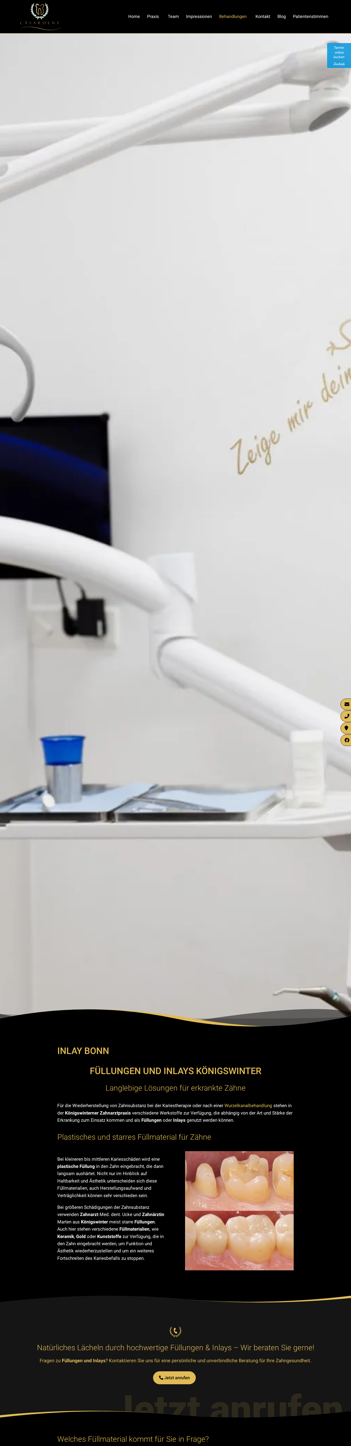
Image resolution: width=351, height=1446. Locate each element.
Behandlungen (233, 16)
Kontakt (262, 16)
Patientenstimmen (310, 16)
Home (134, 16)
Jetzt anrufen (176, 1377)
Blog (281, 16)
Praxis (153, 16)
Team (173, 16)
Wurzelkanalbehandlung (248, 1105)
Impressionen (199, 16)
